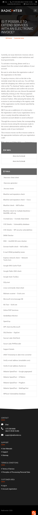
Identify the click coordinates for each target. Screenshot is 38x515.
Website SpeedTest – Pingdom (14, 383)
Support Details (8, 349)
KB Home (9, 38)
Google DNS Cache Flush (12, 266)
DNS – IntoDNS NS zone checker (15, 241)
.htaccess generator (10, 183)
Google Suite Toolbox (11, 277)
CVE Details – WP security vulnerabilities (17, 230)
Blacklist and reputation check (14, 194)
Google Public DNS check (12, 271)
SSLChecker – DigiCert (11, 333)
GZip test (6, 282)
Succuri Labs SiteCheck (11, 338)
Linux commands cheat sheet (13, 288)
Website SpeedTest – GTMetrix (14, 377)
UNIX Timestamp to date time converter (17, 355)
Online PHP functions (10, 310)
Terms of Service (8, 469)
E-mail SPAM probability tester (14, 252)
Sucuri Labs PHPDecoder (12, 344)
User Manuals (7, 449)
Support (5, 452)
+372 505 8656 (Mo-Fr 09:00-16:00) (22, 2)
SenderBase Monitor (10, 316)
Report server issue (31, 4)
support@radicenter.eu (14, 4)
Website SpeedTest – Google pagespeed (17, 372)
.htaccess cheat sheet (11, 178)
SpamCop (6, 321)
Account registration (9, 489)
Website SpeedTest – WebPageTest (15, 388)
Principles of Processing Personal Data (16, 472)
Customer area (19, 38)
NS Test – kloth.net (10, 305)
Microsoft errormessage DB (13, 299)
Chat (5, 2)
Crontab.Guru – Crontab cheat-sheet (16, 219)
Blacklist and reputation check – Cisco (17, 200)
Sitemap (5, 455)
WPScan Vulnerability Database (14, 394)
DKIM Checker (8, 235)
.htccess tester (8, 189)
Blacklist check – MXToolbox (13, 205)
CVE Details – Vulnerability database (16, 224)
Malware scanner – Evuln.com (14, 293)
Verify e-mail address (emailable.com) (16, 360)
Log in (4, 486)
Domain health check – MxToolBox (15, 247)
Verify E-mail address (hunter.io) (14, 366)
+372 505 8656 (9, 429)
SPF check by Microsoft (11, 327)
